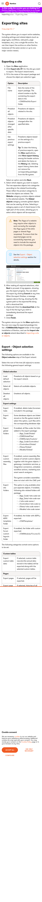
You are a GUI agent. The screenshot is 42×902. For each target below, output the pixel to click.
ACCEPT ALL (9, 750)
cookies (17, 736)
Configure (9, 755)
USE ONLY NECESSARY (29, 750)
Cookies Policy (26, 742)
